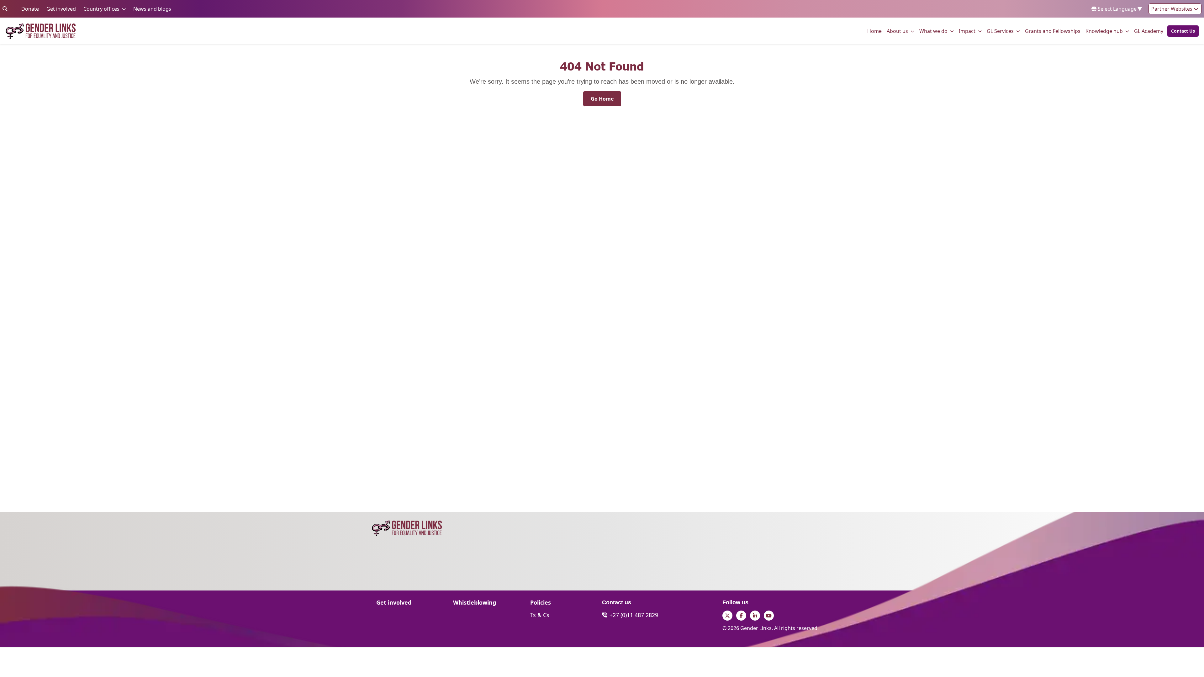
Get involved (61, 8)
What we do (933, 30)
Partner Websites (1172, 8)
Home (874, 30)
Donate (30, 8)
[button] (1181, 31)
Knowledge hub (1104, 30)
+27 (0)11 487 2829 (634, 615)
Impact (967, 30)
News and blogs (152, 8)
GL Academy (1148, 30)
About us (897, 30)
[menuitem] (874, 31)
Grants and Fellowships (1052, 30)
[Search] (5, 9)
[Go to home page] (40, 31)
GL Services (1000, 30)
